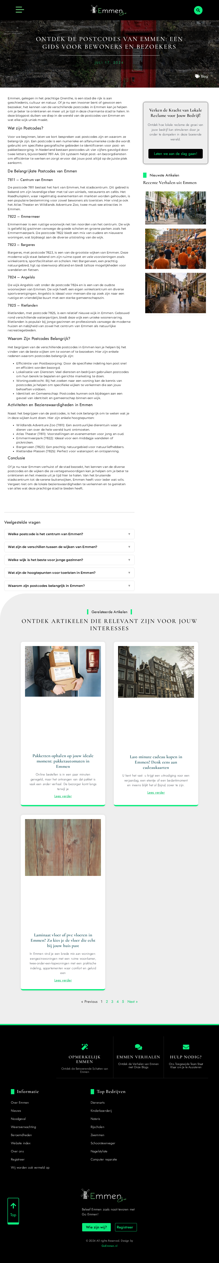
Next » (132, 1001)
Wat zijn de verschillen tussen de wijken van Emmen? (69, 547)
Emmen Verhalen (138, 1057)
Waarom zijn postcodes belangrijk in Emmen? (69, 586)
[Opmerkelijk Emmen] (84, 1047)
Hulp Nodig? (186, 1057)
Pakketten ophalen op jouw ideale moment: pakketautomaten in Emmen (63, 761)
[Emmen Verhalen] (138, 1047)
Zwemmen (97, 1135)
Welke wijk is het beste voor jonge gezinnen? (69, 560)
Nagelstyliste (99, 1151)
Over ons (17, 1151)
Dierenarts (98, 1102)
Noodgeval (18, 1118)
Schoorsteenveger (103, 1143)
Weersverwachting (23, 1127)
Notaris (95, 1118)
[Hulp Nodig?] (186, 1047)
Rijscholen (97, 1127)
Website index (20, 1143)
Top (13, 1215)
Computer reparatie (104, 1159)
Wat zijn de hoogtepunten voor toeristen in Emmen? (69, 573)
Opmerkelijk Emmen (85, 1059)
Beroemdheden (21, 1135)
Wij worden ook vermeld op (30, 1167)
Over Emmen (20, 1102)
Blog (204, 76)
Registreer (18, 1159)
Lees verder (63, 796)
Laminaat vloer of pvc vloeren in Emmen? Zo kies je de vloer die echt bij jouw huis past (63, 940)
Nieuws (16, 1110)
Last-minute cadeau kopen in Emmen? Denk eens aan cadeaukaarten (156, 762)
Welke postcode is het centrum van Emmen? (69, 534)
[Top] (13, 1206)
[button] (198, 10)
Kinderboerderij (101, 1110)
